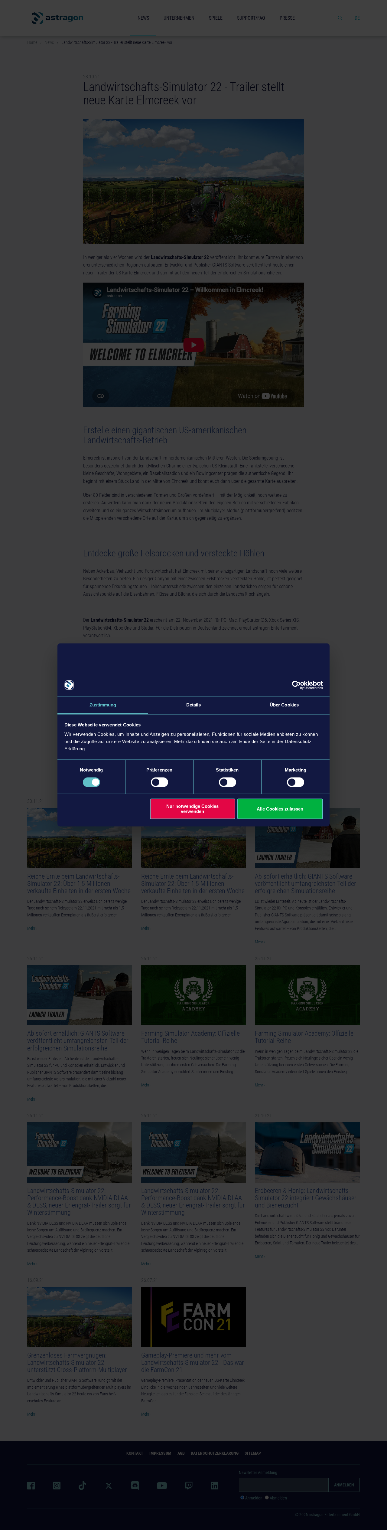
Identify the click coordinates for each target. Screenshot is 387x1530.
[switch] (159, 782)
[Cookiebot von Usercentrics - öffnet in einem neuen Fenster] (296, 685)
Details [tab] (193, 705)
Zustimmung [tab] (102, 705)
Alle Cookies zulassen (280, 808)
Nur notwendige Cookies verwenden (192, 809)
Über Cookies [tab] (284, 705)
